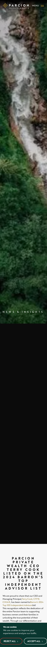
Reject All (10, 641)
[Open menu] (42, 6)
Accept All (33, 641)
